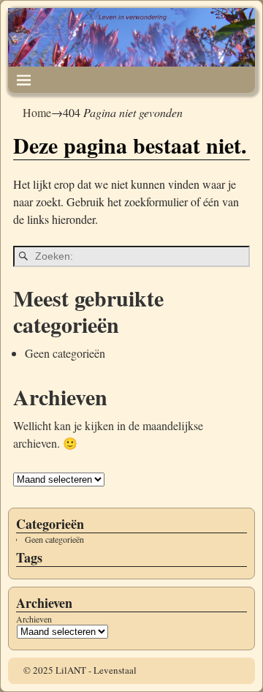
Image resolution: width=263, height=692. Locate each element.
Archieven (34, 619)
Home (37, 112)
